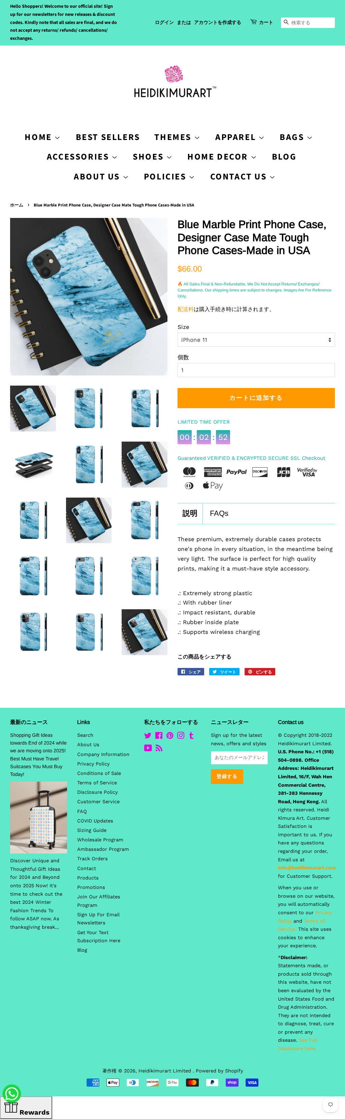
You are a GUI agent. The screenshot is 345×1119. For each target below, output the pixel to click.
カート (266, 22)
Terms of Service (97, 783)
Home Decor (219, 156)
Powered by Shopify (219, 1071)
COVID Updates (95, 821)
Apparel (236, 137)
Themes (174, 137)
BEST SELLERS (108, 137)
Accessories (79, 156)
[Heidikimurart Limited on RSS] (159, 749)
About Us (98, 176)
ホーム (16, 205)
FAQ (82, 811)
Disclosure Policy (97, 792)
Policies (166, 176)
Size (183, 327)
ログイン (164, 22)
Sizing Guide (91, 830)
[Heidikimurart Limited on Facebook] (159, 737)
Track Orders (92, 859)
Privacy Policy (93, 764)
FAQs (219, 513)
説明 (190, 513)
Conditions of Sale (99, 773)
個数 (183, 357)
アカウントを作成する (217, 22)
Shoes (149, 156)
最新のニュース (29, 722)
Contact (86, 868)
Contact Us (240, 176)
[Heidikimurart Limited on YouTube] (148, 749)
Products (88, 878)
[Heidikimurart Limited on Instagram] (180, 737)
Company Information (103, 754)
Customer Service (98, 802)
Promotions (91, 887)
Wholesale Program (100, 840)
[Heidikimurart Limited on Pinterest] (170, 737)
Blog (284, 156)
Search (85, 735)
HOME (39, 137)
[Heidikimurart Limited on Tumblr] (191, 737)
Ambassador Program (103, 849)
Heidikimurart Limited (165, 1071)
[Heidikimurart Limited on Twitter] (148, 737)
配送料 (186, 309)
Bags (293, 137)
